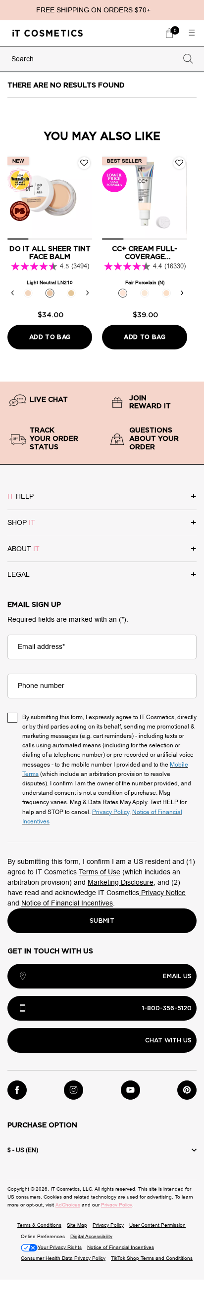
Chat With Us (168, 1040)
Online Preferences (43, 1236)
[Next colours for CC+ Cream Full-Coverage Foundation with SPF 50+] (182, 293)
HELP (20, 496)
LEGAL (18, 574)
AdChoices (67, 1205)
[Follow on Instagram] (73, 1090)
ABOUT (23, 549)
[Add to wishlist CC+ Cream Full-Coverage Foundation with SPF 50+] (179, 163)
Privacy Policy (116, 1205)
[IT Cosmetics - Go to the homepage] (47, 33)
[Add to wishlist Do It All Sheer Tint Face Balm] (84, 163)
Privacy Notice (162, 893)
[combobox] (92, 59)
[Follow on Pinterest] (187, 1090)
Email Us (177, 976)
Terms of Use (99, 872)
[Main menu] (191, 33)
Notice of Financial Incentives (67, 903)
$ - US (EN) (22, 1150)
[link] (169, 33)
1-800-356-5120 (167, 1008)
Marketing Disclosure (120, 882)
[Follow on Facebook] (17, 1090)
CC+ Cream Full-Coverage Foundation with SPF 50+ (144, 254)
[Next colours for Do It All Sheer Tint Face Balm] (87, 293)
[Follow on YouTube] (130, 1090)
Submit (102, 921)
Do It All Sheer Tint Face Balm (50, 253)
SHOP (21, 522)
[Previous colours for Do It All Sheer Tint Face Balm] (12, 293)
